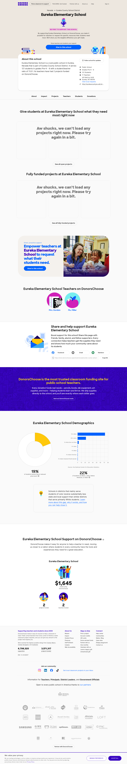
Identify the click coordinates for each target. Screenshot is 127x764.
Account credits (85, 636)
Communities (100, 636)
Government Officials (89, 679)
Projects (55, 96)
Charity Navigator (23, 644)
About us (85, 4)
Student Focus (69, 638)
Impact (44, 96)
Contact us (99, 645)
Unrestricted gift (85, 651)
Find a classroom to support (40, 4)
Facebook (61, 352)
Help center (99, 633)
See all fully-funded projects (63, 223)
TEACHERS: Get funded (59, 4)
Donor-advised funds (86, 640)
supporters (23, 649)
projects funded (46, 649)
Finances (67, 640)
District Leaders (68, 679)
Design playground (102, 642)
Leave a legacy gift (86, 649)
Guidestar (35, 644)
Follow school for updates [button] (92, 60)
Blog (102, 638)
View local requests (89, 82)
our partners (85, 685)
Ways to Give (85, 631)
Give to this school (63, 47)
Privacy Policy (30, 762)
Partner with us (74, 4)
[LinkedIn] (45, 670)
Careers (67, 645)
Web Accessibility (70, 647)
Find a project (84, 633)
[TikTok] (57, 670)
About (34, 96)
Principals (55, 679)
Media (98, 638)
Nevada (50, 10)
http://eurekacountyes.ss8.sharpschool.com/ (93, 84)
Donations (91, 96)
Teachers (67, 96)
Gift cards (83, 638)
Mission (67, 633)
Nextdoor (101, 352)
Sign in (107, 4)
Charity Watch (51, 643)
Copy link (105, 358)
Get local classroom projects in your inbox (78, 670)
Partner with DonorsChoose (63, 746)
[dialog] (63, 758)
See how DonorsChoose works (63, 398)
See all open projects (63, 164)
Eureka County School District (68, 10)
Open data (99, 640)
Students (79, 96)
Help (92, 4)
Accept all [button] (114, 758)
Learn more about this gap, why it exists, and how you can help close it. (67, 502)
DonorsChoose (23, 4)
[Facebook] (51, 670)
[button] (80, 358)
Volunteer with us (85, 647)
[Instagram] (39, 670)
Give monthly (84, 645)
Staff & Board (69, 642)
